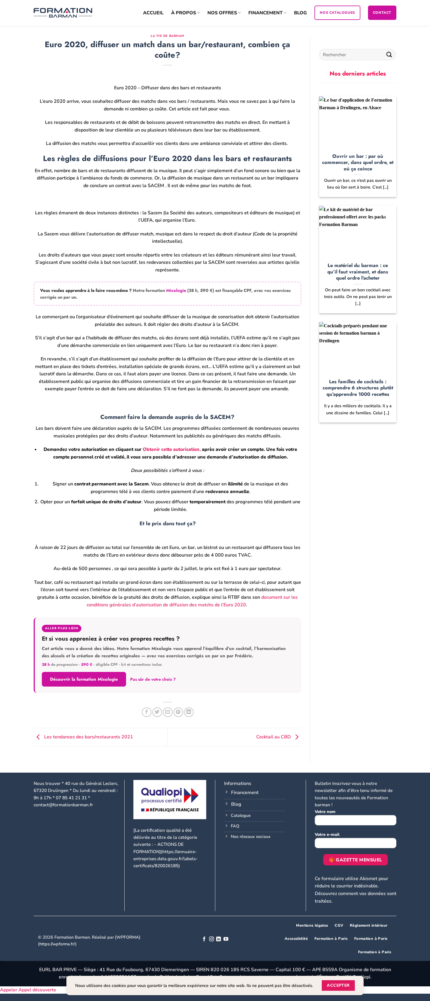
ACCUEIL (153, 13)
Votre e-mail (327, 834)
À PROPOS (183, 13)
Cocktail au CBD (274, 737)
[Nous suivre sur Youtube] (225, 939)
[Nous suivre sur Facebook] (204, 939)
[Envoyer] (389, 54)
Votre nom (325, 812)
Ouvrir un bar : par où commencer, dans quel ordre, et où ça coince (357, 162)
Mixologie (176, 290)
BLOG (300, 13)
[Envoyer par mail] (168, 712)
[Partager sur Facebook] (147, 712)
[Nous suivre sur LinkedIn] (218, 939)
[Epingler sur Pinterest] (178, 712)
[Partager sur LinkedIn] (189, 712)
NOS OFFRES (222, 13)
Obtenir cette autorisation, (172, 449)
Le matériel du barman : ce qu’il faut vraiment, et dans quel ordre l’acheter (357, 271)
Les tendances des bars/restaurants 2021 (88, 737)
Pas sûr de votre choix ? (153, 679)
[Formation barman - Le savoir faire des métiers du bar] (63, 13)
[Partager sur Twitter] (157, 712)
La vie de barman (167, 35)
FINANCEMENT (265, 13)
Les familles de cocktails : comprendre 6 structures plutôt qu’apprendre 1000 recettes (358, 388)
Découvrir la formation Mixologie (84, 679)
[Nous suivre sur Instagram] (211, 939)
